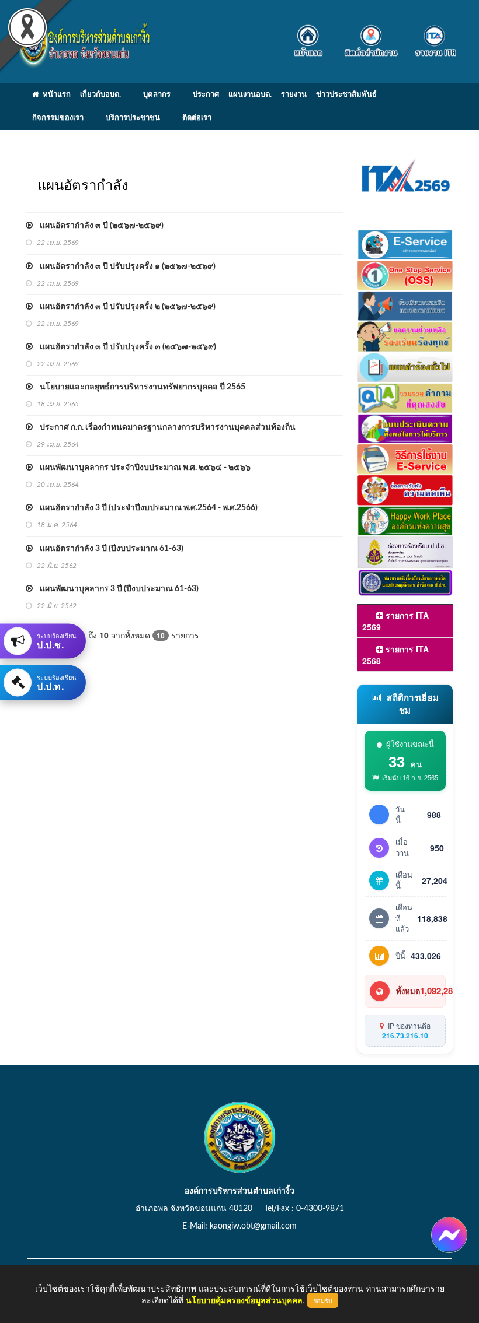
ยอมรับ (322, 1300)
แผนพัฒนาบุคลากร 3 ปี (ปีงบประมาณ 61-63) (116, 589)
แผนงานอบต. (250, 95)
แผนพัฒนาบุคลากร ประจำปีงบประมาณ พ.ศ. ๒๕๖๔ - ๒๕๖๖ (142, 468)
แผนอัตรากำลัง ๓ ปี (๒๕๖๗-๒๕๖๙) (98, 226)
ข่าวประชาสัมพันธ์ (346, 95)
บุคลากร (157, 95)
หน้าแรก (55, 95)
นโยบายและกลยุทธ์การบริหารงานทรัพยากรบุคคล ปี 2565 (139, 387)
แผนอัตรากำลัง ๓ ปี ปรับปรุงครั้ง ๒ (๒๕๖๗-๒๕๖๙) (124, 307)
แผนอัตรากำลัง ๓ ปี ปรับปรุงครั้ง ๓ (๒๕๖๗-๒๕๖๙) (124, 347)
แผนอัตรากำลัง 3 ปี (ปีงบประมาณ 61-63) (108, 549)
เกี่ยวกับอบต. (100, 95)
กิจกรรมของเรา (58, 118)
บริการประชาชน (133, 118)
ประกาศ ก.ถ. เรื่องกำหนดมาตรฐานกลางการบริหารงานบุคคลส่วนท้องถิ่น (164, 427)
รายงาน (294, 95)
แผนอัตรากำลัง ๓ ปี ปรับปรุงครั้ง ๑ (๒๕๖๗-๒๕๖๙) (124, 266)
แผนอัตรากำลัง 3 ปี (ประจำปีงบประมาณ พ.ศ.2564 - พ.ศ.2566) (145, 508)
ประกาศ (206, 95)
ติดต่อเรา (196, 118)
